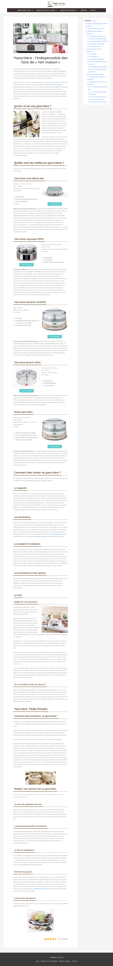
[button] (54, 204)
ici (13, 816)
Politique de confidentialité (49, 961)
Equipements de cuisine (68, 10)
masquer (94, 20)
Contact (93, 10)
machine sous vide (38, 536)
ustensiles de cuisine (51, 84)
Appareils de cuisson (24, 10)
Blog (37, 961)
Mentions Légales (64, 961)
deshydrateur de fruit (40, 889)
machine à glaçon (56, 534)
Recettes (84, 10)
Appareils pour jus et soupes (45, 10)
